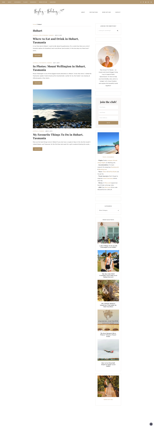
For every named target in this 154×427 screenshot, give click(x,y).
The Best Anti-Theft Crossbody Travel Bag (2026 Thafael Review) (108, 275)
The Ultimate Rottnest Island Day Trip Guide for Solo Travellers (108, 305)
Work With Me (108, 399)
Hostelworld (115, 167)
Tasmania (51, 35)
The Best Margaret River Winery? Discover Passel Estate (108, 334)
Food (40, 35)
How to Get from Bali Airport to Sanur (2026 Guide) (108, 364)
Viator (105, 171)
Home (34, 24)
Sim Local (108, 187)
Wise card (108, 183)
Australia (35, 35)
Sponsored (45, 35)
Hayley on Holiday (49, 12)
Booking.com (103, 169)
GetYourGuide (112, 171)
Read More (38, 55)
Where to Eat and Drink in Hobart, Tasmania (56, 40)
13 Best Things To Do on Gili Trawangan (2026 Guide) (108, 246)
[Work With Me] (108, 386)
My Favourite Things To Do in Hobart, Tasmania (58, 136)
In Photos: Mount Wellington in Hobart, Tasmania (59, 68)
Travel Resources (108, 157)
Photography (42, 62)
